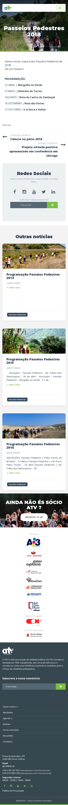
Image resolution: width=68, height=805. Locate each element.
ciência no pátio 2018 (26, 139)
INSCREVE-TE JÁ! (34, 517)
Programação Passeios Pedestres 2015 (33, 361)
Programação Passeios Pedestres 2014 (33, 276)
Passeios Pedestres (17, 315)
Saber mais (14, 287)
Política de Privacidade (13, 790)
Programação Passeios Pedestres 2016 (33, 446)
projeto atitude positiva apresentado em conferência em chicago (33, 151)
